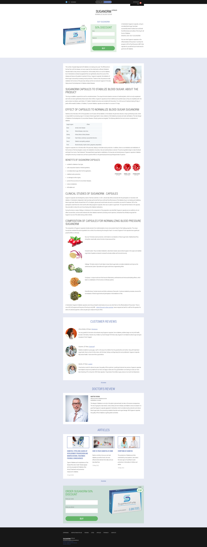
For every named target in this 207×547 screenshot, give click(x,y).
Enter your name (69, 498)
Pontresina (94, 329)
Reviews (87, 532)
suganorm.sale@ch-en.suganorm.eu (71, 540)
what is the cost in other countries (104, 307)
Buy (103, 48)
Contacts (113, 532)
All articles (103, 481)
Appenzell (92, 346)
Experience (66, 532)
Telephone (94, 38)
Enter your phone (69, 507)
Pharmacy (106, 532)
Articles (99, 532)
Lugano (90, 364)
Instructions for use (76, 532)
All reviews (103, 382)
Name (93, 31)
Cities (92, 532)
